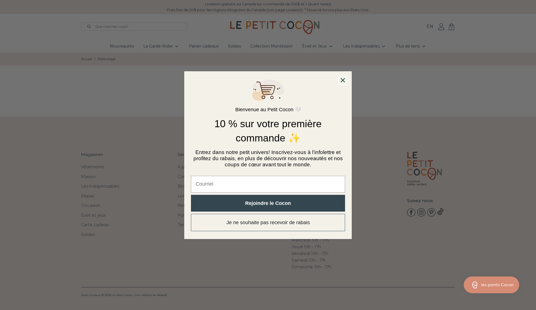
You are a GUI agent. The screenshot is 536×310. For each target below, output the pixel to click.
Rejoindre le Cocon (268, 203)
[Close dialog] (342, 80)
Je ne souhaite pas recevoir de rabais (268, 222)
